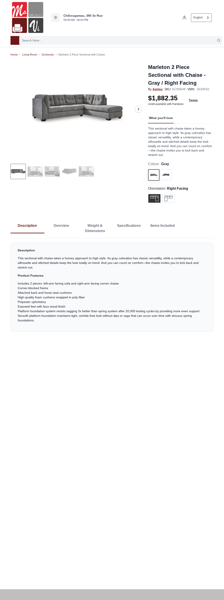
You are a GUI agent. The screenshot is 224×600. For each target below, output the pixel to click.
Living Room (29, 54)
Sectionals (48, 54)
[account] (184, 17)
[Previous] (16, 109)
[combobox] (201, 17)
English (198, 17)
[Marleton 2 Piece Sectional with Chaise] (77, 109)
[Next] (138, 109)
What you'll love (161, 118)
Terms (193, 100)
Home (14, 54)
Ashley (157, 89)
